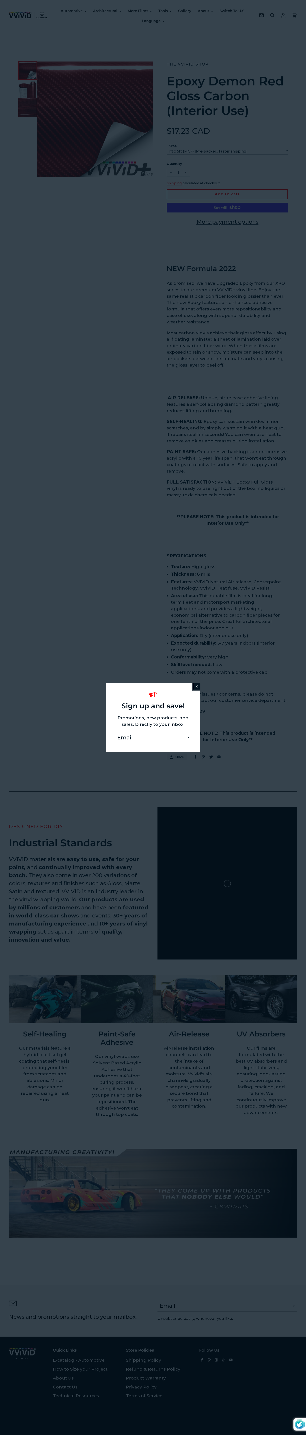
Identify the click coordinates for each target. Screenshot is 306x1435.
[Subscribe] (188, 737)
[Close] (196, 686)
